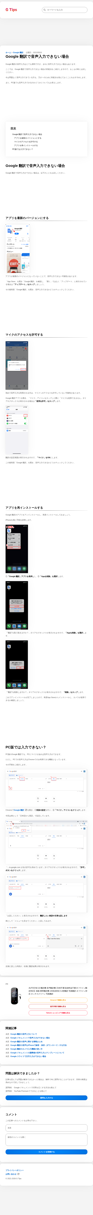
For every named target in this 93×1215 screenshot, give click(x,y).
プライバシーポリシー (15, 1170)
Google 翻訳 (18, 52)
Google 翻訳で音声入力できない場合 (27, 134)
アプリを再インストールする (26, 145)
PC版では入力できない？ (22, 149)
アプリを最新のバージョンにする (27, 138)
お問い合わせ (11, 1174)
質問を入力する (46, 1098)
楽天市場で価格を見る (58, 1006)
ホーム (8, 52)
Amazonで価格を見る (58, 1000)
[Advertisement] (46, 1212)
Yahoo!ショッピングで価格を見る (58, 1013)
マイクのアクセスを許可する (26, 142)
